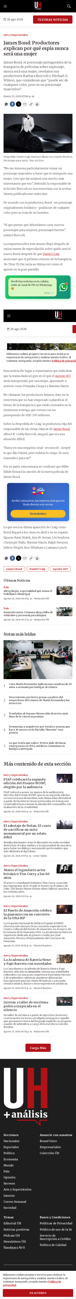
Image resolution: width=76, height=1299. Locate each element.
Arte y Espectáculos (16, 35)
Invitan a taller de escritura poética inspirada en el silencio (26, 1006)
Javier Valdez (40, 855)
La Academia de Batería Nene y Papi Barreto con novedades (28, 962)
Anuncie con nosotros (56, 1135)
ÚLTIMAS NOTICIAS (53, 19)
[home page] (38, 6)
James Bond (61, 429)
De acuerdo (38, 1293)
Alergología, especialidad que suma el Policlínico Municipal (28, 592)
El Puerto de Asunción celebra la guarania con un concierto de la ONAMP (27, 914)
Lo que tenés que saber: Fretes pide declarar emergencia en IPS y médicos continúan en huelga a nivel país (37, 746)
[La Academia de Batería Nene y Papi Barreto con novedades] (64, 958)
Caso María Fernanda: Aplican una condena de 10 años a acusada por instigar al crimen (40, 686)
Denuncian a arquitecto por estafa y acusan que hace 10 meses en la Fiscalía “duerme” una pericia (39, 729)
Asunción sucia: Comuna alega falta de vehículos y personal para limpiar (28, 614)
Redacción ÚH (41, 598)
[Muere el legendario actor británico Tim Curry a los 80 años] (64, 868)
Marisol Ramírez (43, 945)
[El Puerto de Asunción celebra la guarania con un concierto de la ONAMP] (64, 909)
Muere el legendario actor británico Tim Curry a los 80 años (26, 874)
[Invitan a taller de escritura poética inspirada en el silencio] (64, 1001)
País (6, 587)
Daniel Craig (51, 254)
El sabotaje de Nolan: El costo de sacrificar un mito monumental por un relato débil (27, 831)
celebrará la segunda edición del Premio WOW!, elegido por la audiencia (25, 783)
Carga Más (38, 1048)
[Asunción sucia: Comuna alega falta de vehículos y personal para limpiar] (64, 611)
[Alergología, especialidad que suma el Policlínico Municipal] (64, 590)
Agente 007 (63, 376)
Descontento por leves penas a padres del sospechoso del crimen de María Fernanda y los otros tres (39, 700)
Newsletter (38, 513)
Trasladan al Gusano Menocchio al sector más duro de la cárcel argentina (38, 715)
